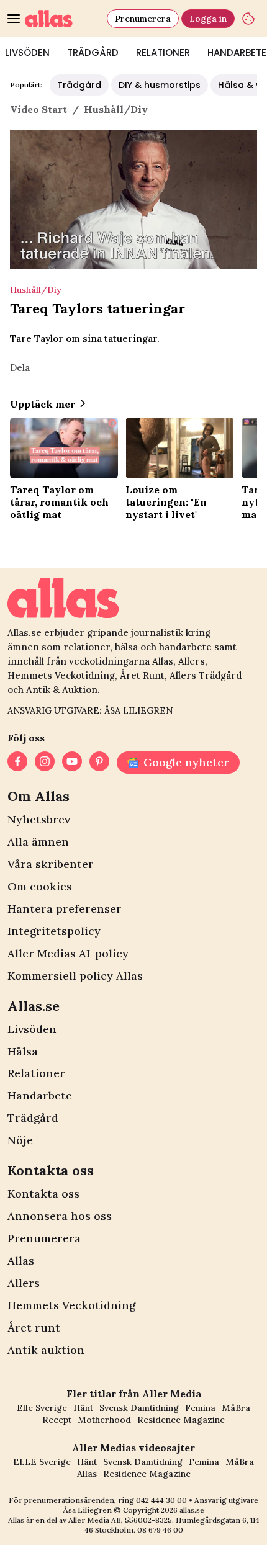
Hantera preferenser (64, 909)
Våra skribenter (50, 864)
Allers (23, 1283)
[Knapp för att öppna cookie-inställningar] (248, 18)
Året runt (33, 1327)
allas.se (191, 1510)
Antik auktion (45, 1350)
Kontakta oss (43, 1193)
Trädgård (93, 52)
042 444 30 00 (161, 1500)
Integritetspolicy (54, 931)
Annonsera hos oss (59, 1216)
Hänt (83, 1407)
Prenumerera (143, 18)
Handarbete (39, 1095)
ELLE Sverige (42, 1461)
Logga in (208, 18)
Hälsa (22, 1051)
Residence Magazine (181, 1419)
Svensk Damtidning (139, 1407)
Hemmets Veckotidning (71, 1305)
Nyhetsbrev (38, 819)
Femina (200, 1407)
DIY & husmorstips (160, 85)
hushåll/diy (116, 109)
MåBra (236, 1407)
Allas (20, 1260)
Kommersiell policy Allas (75, 976)
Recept (56, 1419)
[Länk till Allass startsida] (63, 18)
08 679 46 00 (160, 1529)
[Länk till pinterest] (99, 762)
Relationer (163, 52)
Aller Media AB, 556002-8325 (120, 1520)
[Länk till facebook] (17, 762)
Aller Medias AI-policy (68, 953)
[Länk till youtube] (72, 762)
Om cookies (39, 886)
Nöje (20, 1140)
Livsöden (32, 1029)
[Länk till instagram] (45, 762)
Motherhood (104, 1419)
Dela (20, 368)
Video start (38, 109)
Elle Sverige (42, 1407)
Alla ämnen (38, 842)
